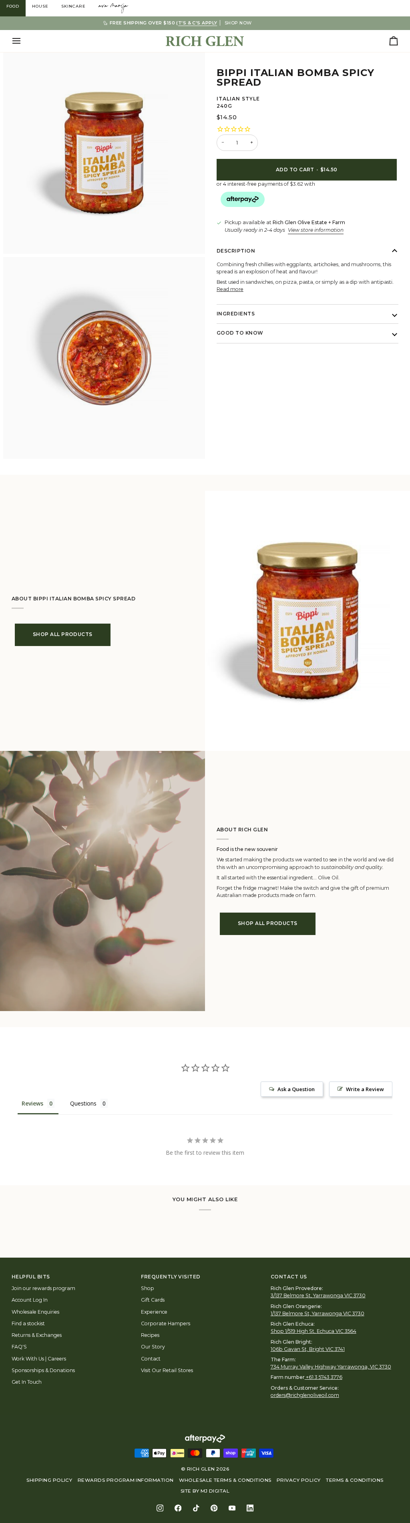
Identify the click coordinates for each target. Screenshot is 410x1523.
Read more (230, 289)
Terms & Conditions (355, 1480)
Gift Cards (153, 1300)
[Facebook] (178, 1508)
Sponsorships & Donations (43, 1370)
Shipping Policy (49, 1480)
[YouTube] (232, 1508)
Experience (154, 1312)
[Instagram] (160, 1508)
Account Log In (30, 1300)
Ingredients (236, 314)
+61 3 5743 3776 (324, 1377)
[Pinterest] (214, 1508)
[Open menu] (24, 41)
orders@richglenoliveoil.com (305, 1395)
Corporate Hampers (165, 1323)
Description (236, 251)
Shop (147, 1288)
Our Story (153, 1347)
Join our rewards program (43, 1288)
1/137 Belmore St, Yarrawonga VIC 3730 (317, 1313)
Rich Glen (201, 1469)
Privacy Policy (299, 1480)
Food (12, 6)
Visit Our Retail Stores (167, 1370)
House (40, 6)
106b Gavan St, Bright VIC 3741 (308, 1349)
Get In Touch (27, 1382)
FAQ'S (19, 1347)
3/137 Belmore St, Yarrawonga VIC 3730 (318, 1295)
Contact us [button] (289, 1277)
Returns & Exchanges (37, 1335)
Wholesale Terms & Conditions (225, 1480)
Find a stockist (28, 1323)
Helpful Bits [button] (31, 1277)
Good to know (240, 333)
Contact (151, 1359)
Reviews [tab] (32, 1103)
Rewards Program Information (126, 1480)
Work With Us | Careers (39, 1359)
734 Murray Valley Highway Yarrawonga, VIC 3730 (331, 1367)
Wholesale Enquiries (35, 1312)
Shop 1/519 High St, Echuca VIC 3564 (313, 1331)
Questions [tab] (83, 1103)
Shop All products (62, 634)
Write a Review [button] (365, 1089)
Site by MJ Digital (205, 1491)
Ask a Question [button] (296, 1089)
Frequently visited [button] (171, 1277)
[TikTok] (196, 1508)
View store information (316, 230)
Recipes (150, 1335)
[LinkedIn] (250, 1508)
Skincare (73, 6)
